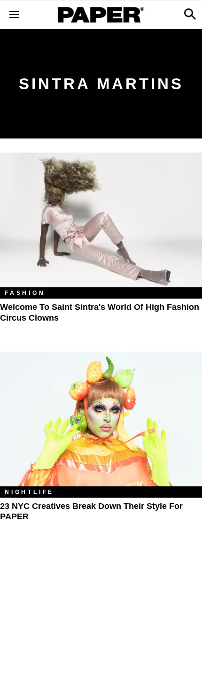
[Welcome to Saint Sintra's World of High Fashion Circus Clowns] (101, 220)
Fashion (25, 293)
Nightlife (29, 492)
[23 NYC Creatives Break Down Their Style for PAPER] (101, 419)
